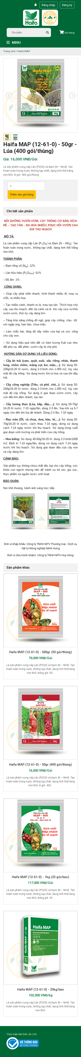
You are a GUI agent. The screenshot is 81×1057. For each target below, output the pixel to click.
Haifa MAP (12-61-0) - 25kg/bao (40, 989)
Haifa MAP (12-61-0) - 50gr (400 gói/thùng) (40, 764)
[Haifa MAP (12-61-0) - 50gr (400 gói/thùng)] (40, 723)
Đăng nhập (48, 5)
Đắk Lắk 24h (30, 1034)
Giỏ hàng (69, 32)
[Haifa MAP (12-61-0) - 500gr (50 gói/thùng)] (40, 610)
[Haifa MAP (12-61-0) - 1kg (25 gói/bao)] (40, 835)
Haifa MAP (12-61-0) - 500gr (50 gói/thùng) (40, 652)
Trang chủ (9, 51)
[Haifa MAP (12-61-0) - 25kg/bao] (40, 948)
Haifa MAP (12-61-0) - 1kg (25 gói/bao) (40, 877)
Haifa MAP (23, 51)
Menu (16, 42)
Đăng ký (67, 5)
